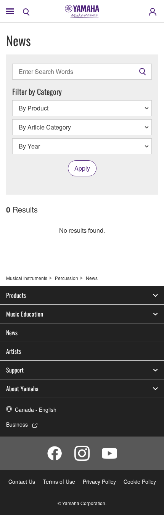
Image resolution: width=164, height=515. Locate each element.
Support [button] (15, 369)
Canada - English (35, 409)
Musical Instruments (26, 278)
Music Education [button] (24, 313)
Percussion (66, 278)
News (12, 332)
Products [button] (16, 295)
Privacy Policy (99, 481)
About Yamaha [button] (22, 388)
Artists (13, 351)
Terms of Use (59, 481)
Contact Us (21, 481)
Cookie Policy (140, 481)
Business (17, 424)
